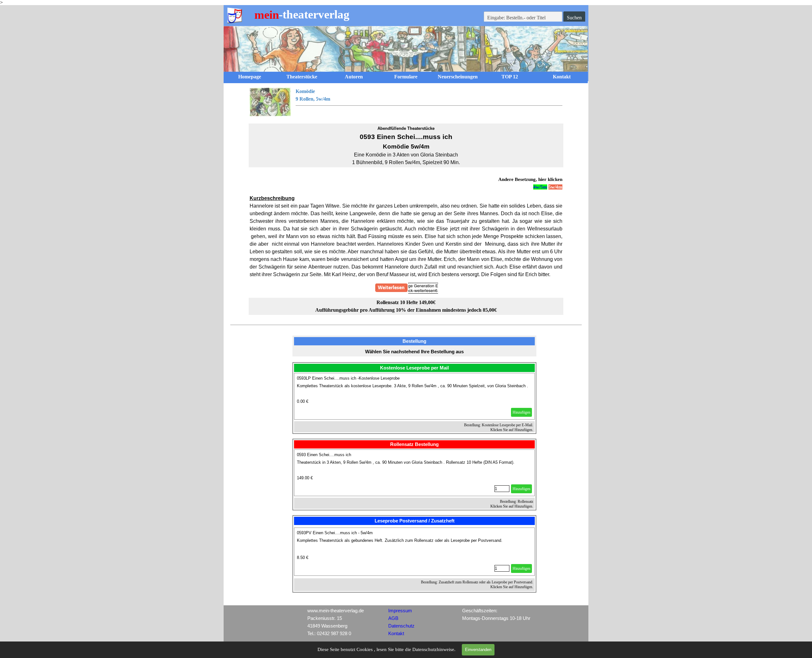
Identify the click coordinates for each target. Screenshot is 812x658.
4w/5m (540, 186)
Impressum (400, 610)
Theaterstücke (301, 76)
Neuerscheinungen (458, 76)
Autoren (354, 76)
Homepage (249, 76)
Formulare (405, 76)
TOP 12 (509, 76)
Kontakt (562, 76)
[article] (414, 396)
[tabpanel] (406, 102)
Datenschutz (401, 625)
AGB (393, 618)
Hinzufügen (521, 412)
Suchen (574, 17)
